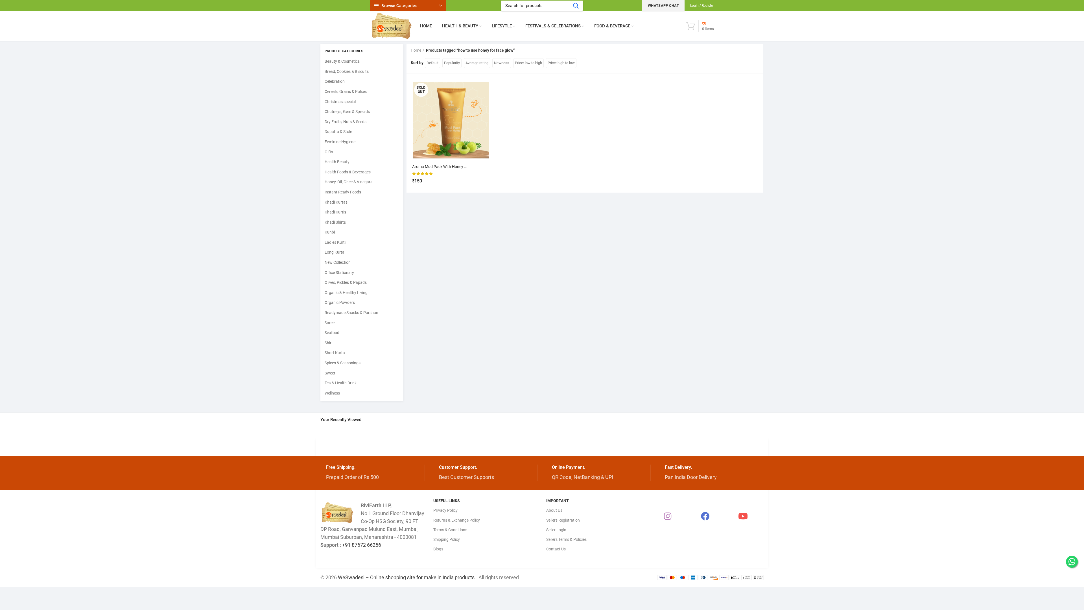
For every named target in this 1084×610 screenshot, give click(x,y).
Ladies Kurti (335, 242)
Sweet (330, 373)
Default (432, 63)
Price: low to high (528, 63)
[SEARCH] (575, 6)
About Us (554, 510)
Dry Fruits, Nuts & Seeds (345, 121)
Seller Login (556, 530)
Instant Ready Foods (343, 192)
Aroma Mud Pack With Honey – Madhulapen (450, 166)
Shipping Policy (446, 539)
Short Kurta (335, 352)
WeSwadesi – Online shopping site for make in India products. (407, 577)
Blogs (438, 549)
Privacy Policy (445, 510)
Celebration (335, 81)
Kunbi (330, 232)
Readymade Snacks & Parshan (351, 312)
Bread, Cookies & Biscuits (347, 71)
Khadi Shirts (335, 222)
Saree (330, 323)
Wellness (332, 393)
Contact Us (556, 549)
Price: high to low (561, 63)
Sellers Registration (563, 520)
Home (416, 50)
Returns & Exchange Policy (456, 520)
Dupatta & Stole (338, 131)
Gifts (329, 152)
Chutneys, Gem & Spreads (347, 111)
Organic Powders (340, 302)
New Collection (338, 262)
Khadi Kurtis (335, 212)
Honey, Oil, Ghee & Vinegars (348, 182)
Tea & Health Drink (341, 383)
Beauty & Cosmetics (342, 61)
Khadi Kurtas (336, 202)
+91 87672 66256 (361, 545)
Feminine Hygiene (340, 142)
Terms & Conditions (450, 530)
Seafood (332, 332)
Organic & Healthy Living (346, 292)
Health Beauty (337, 162)
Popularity (452, 63)
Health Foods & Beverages (348, 172)
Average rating (476, 63)
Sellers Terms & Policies (566, 539)
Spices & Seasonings (342, 363)
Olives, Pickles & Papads (346, 282)
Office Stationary (339, 272)
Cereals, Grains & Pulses (346, 91)
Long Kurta (334, 252)
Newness (501, 63)
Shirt (329, 343)
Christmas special (340, 101)
